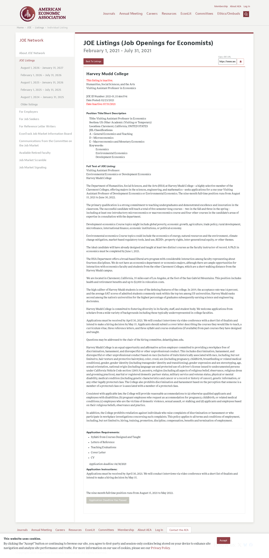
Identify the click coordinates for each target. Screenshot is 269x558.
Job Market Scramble (32, 160)
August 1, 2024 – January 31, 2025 (42, 97)
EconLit (186, 14)
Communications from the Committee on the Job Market (45, 143)
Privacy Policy (160, 548)
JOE (29, 27)
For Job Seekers (29, 119)
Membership (221, 6)
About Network (32, 53)
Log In (247, 6)
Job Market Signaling (32, 167)
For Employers (28, 112)
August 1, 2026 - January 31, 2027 (42, 68)
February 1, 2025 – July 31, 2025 (41, 90)
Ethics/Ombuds (228, 14)
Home (20, 27)
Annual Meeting (131, 14)
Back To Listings (93, 61)
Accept (223, 540)
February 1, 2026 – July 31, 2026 (41, 75)
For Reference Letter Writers (37, 126)
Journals (109, 14)
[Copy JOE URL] (240, 61)
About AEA (235, 6)
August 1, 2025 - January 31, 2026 (42, 82)
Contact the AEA (178, 530)
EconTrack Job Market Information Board (45, 134)
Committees (204, 14)
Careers (152, 14)
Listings (39, 27)
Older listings (29, 104)
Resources (169, 14)
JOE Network (32, 40)
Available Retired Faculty (35, 153)
